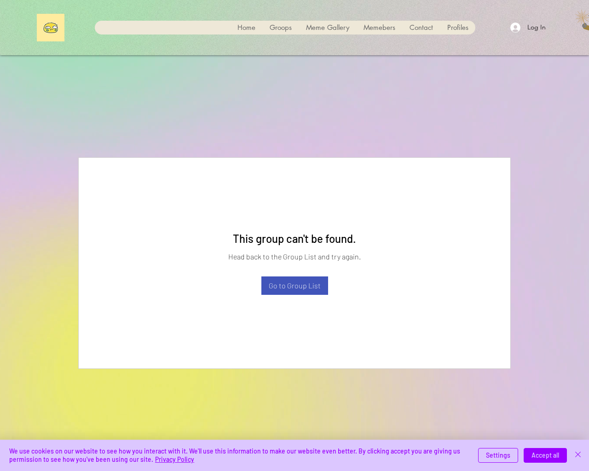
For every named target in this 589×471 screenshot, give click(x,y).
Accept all (545, 455)
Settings (498, 455)
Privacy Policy (174, 459)
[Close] (577, 455)
